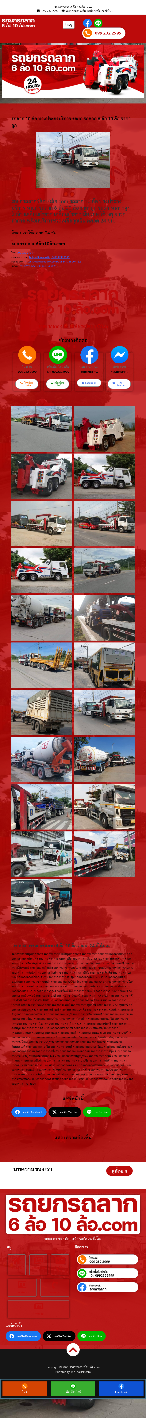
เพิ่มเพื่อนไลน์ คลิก (58, 367)
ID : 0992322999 (58, 372)
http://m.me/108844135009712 (39, 265)
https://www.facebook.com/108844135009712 (53, 261)
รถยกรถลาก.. (89, 372)
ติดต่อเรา (55, 1292)
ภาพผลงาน (38, 1268)
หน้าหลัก (17, 1268)
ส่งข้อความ (119, 367)
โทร (24, 1392)
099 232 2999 (108, 32)
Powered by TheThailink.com (73, 1371)
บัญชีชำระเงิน (60, 1269)
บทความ (38, 1313)
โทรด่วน (27, 367)
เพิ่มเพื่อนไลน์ (73, 1392)
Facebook (95, 1285)
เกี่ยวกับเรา (22, 1292)
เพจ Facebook (89, 367)
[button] (119, 1171)
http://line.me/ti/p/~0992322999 (49, 257)
